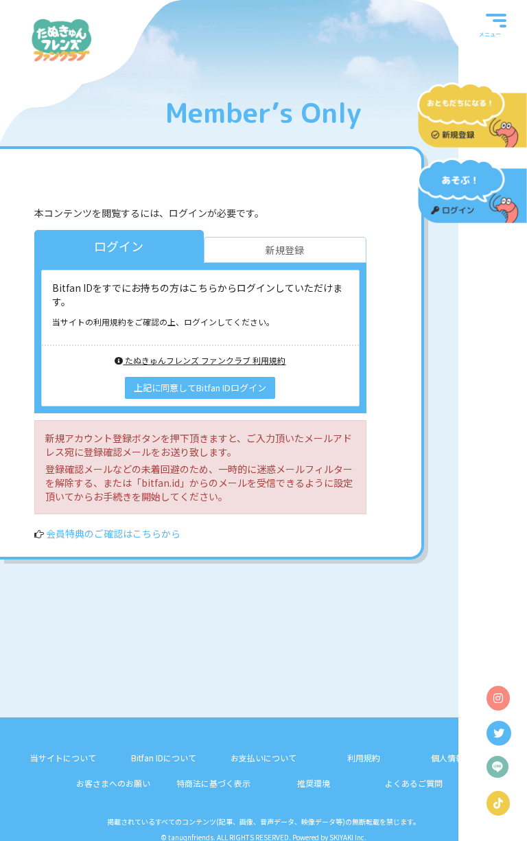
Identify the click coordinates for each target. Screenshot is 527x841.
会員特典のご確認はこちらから (113, 533)
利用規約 (363, 757)
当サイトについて (63, 757)
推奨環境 (313, 783)
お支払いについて (263, 757)
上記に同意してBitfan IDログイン (200, 387)
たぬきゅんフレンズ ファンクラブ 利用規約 (204, 360)
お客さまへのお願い (113, 783)
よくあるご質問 (414, 783)
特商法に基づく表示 (213, 783)
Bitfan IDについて (163, 757)
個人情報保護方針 (464, 757)
